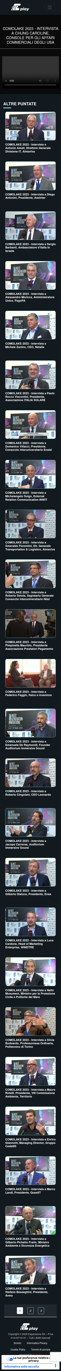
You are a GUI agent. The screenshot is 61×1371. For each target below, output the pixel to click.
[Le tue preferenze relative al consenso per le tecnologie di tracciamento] (55, 1365)
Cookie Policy (18, 1349)
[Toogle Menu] (50, 7)
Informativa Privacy (37, 1343)
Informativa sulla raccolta (21, 1366)
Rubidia (37, 1354)
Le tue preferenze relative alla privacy (33, 1359)
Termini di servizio (40, 1349)
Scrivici (17, 1343)
